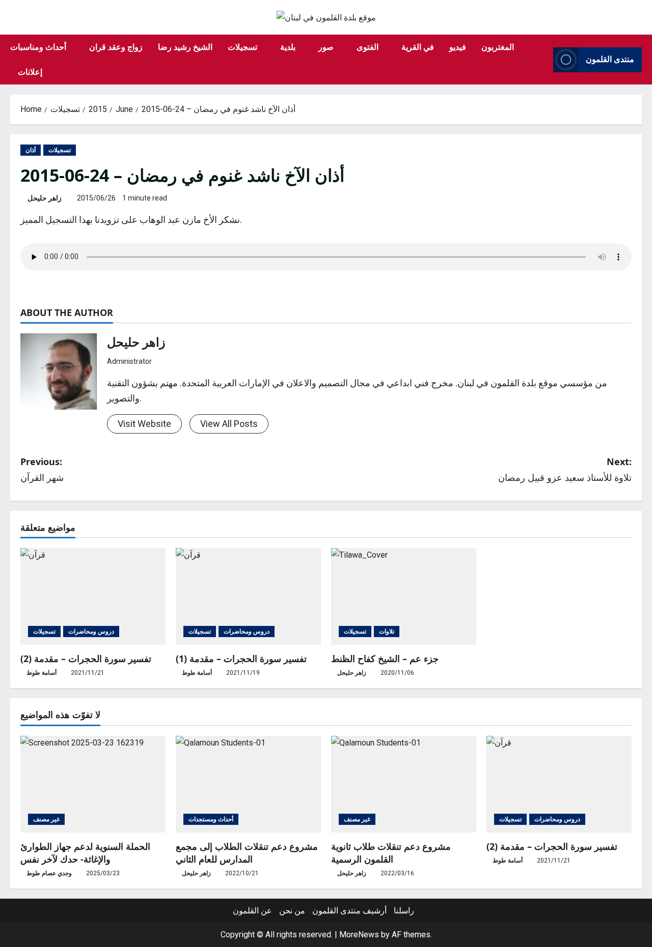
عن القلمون (252, 910)
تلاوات (386, 631)
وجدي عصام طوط (49, 873)
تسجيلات (242, 46)
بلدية (287, 46)
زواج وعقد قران (116, 46)
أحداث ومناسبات (38, 46)
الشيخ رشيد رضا (185, 46)
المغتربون (497, 46)
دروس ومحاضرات (91, 631)
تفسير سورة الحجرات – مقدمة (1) (241, 658)
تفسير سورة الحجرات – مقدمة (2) (85, 658)
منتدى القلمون (610, 59)
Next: (565, 469)
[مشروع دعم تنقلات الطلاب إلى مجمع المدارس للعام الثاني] (248, 784)
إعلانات (30, 71)
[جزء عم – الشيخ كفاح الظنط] (403, 596)
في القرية (417, 46)
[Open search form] (542, 59)
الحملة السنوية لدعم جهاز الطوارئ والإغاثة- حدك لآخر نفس (85, 852)
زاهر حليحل (45, 198)
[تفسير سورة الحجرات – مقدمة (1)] (248, 596)
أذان (30, 150)
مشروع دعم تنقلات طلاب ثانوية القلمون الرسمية (391, 852)
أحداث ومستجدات (210, 819)
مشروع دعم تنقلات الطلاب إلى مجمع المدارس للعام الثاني (247, 852)
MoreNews (359, 934)
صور (326, 46)
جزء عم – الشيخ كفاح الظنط (385, 658)
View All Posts (229, 423)
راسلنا (404, 910)
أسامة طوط (41, 672)
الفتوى (367, 46)
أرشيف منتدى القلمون (349, 910)
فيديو (457, 46)
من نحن (292, 910)
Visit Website (144, 423)
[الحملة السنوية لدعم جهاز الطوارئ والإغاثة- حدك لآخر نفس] (93, 784)
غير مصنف (46, 819)
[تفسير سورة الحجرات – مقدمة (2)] (93, 596)
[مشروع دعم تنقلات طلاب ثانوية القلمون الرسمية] (403, 784)
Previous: (42, 469)
